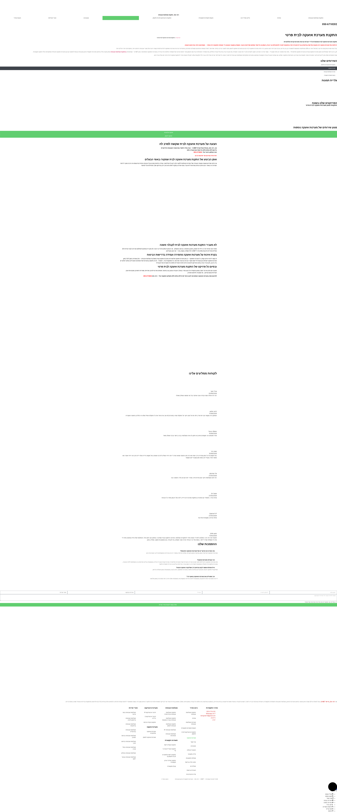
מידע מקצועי (192, 754)
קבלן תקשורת (171, 766)
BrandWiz (172, 779)
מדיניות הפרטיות (315, 602)
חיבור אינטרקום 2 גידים (150, 717)
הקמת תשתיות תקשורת (206, 18)
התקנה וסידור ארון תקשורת (170, 761)
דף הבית (178, 37)
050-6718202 (329, 24)
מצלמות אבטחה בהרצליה (131, 730)
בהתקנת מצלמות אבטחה (118, 52)
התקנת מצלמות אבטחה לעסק (171, 725)
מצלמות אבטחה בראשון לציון (131, 719)
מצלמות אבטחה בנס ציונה (129, 713)
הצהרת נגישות (191, 770)
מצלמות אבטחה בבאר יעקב (129, 758)
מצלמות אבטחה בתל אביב (129, 748)
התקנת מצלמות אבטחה (168, 15)
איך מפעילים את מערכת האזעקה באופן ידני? (201, 576)
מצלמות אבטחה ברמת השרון (129, 736)
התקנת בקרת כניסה (149, 722)
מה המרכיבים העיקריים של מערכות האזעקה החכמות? (197, 551)
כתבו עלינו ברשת (190, 762)
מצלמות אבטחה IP (170, 730)
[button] (2, 90)
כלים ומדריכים (245, 18)
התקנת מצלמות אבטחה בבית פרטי (170, 713)
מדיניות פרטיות (191, 774)
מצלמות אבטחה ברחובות (131, 725)
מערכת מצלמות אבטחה (329, 71)
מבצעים (86, 18)
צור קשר (193, 742)
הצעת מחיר (17, 18)
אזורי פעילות (52, 18)
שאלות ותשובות (191, 758)
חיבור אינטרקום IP (150, 712)
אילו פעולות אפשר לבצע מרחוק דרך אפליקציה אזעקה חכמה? (195, 567)
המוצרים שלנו (191, 750)
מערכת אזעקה (120, 18)
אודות (279, 18)
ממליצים (193, 766)
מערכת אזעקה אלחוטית (151, 732)
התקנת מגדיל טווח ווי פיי (169, 749)
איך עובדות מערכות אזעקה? (206, 560)
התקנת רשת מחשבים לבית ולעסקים (169, 755)
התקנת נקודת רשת (170, 745)
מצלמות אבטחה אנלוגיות (171, 734)
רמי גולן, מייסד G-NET (328, 701)
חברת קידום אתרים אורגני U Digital (150, 779)
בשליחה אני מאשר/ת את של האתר (320, 602)
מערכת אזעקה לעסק (149, 737)
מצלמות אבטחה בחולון (128, 753)
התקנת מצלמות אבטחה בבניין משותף (169, 719)
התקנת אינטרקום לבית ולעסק (162, 18)
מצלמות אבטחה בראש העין (128, 742)
